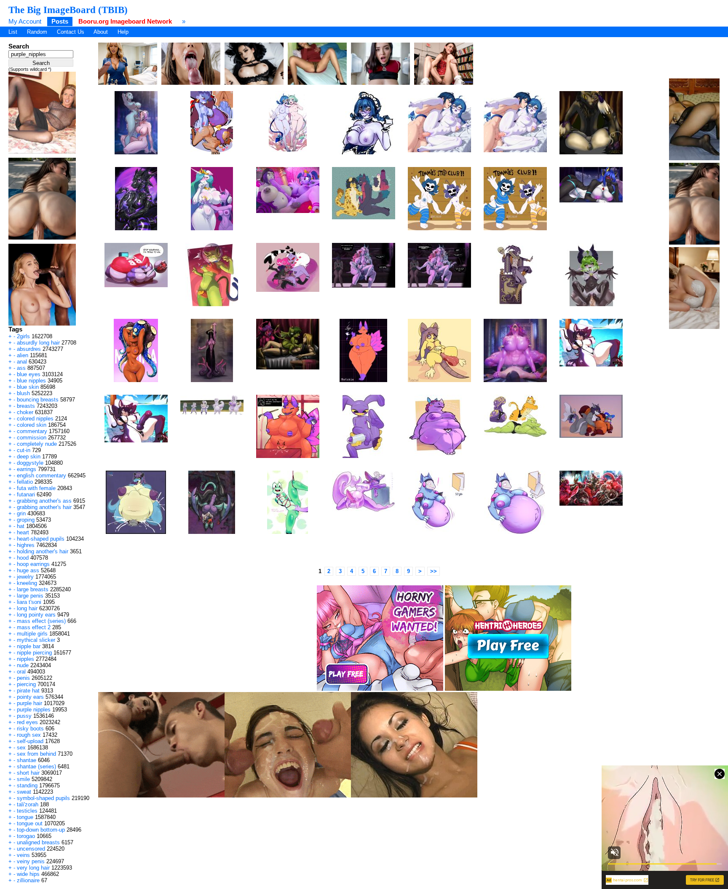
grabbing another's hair (44, 507)
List (12, 32)
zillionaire (28, 880)
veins (23, 855)
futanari (26, 494)
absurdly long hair (38, 342)
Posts (59, 21)
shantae (26, 760)
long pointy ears (36, 615)
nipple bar (28, 646)
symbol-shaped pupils (43, 798)
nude (23, 665)
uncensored (31, 849)
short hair (28, 773)
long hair (27, 608)
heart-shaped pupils (40, 539)
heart (23, 532)
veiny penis (31, 861)
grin (21, 513)
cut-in (23, 450)
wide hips (28, 874)
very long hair (33, 868)
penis (23, 678)
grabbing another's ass (44, 501)
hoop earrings (33, 564)
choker (25, 412)
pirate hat (28, 690)
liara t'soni (29, 602)
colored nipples (35, 418)
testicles (27, 811)
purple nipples (34, 709)
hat (20, 526)
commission (31, 437)
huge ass (28, 570)
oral (21, 671)
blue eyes (28, 374)
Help (123, 32)
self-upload (30, 741)
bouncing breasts (38, 399)
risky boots (30, 728)
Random (37, 32)
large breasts (32, 589)
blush (23, 393)
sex (21, 747)
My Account (24, 21)
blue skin (28, 387)
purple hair (29, 703)
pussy (24, 716)
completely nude (37, 444)
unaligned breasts (38, 842)
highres (26, 545)
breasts (26, 406)
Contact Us (70, 32)
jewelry (25, 577)
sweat (24, 792)
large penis (30, 596)
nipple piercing (34, 652)
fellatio (25, 482)
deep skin (28, 456)
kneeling (27, 583)
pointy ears (30, 697)
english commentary (41, 475)
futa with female (36, 488)
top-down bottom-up (41, 830)
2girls (23, 336)
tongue (25, 817)
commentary (32, 431)
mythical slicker (36, 640)
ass (21, 368)
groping (26, 520)
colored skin (31, 425)
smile (23, 779)
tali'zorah (27, 804)
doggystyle (30, 463)
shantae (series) (36, 766)
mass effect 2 (34, 627)
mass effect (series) (41, 621)
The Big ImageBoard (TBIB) (68, 9)
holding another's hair (42, 551)
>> (433, 571)
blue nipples (31, 380)
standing (27, 785)
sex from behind (36, 754)
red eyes (27, 722)
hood (23, 558)
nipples (25, 659)
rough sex (29, 735)
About (101, 32)
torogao (26, 836)
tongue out (30, 823)
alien (22, 355)
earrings (26, 469)
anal (22, 361)
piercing (26, 684)
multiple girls (32, 633)
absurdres (29, 349)
